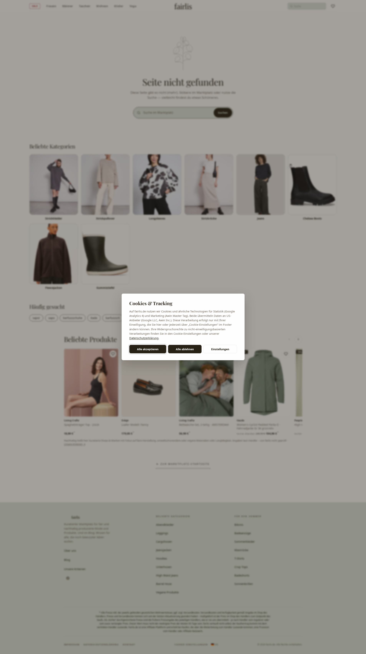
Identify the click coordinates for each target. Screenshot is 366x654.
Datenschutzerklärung (144, 338)
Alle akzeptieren (148, 349)
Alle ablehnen (185, 349)
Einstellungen (220, 349)
